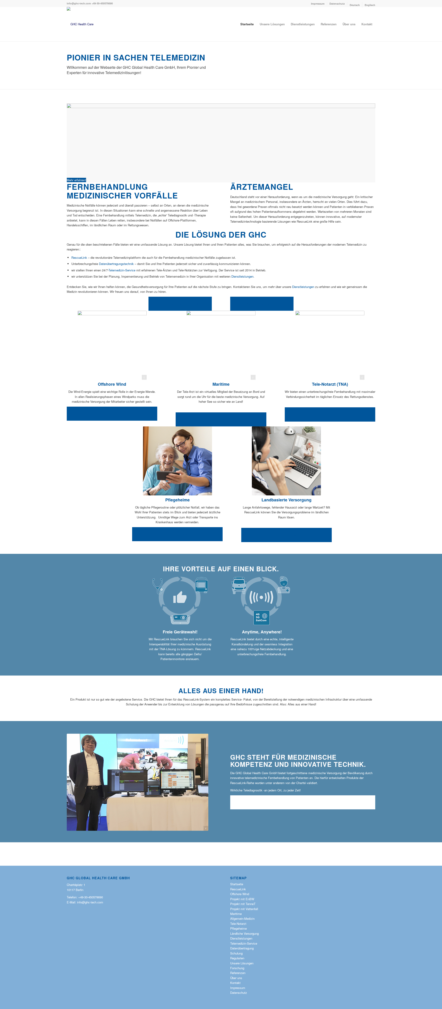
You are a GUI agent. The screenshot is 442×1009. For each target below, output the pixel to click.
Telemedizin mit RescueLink (180, 304)
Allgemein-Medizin (242, 918)
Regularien (237, 958)
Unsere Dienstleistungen (262, 304)
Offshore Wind (112, 384)
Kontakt (235, 982)
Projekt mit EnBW (242, 899)
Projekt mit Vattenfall (244, 909)
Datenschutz (337, 3)
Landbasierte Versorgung (286, 500)
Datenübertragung (242, 948)
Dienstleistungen (242, 276)
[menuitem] (318, 3)
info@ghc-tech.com (79, 3)
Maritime (221, 384)
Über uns (241, 802)
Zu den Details (112, 413)
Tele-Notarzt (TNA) (330, 384)
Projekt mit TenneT (243, 904)
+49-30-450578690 (102, 3)
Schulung (236, 953)
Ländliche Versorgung (244, 933)
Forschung (237, 968)
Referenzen (237, 973)
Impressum (318, 3)
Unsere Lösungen (241, 963)
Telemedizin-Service (121, 270)
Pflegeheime (177, 500)
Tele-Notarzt (238, 923)
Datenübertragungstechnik (116, 264)
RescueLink (79, 257)
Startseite (236, 884)
